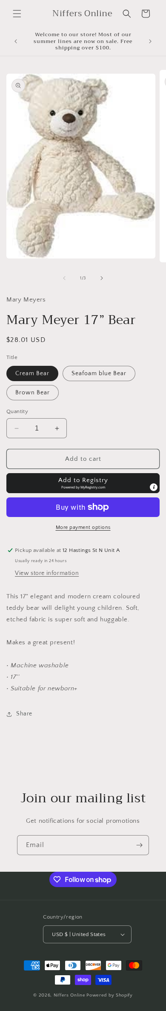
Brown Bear (32, 392)
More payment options (83, 527)
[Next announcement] (150, 41)
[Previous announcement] (15, 41)
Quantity (17, 411)
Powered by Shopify (109, 995)
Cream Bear (32, 373)
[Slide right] (101, 278)
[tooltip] (153, 487)
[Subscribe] (139, 845)
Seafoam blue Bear (99, 373)
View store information (47, 573)
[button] (17, 13)
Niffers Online (70, 995)
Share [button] (24, 713)
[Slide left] (64, 278)
